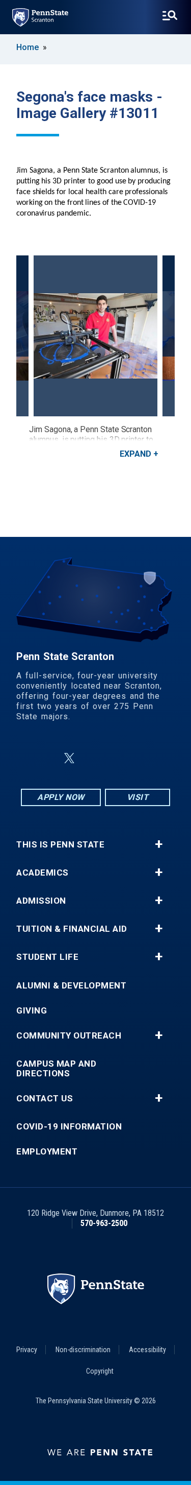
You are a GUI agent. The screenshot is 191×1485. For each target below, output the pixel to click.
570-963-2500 (103, 1223)
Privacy (26, 1350)
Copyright (100, 1371)
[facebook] (45, 758)
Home (27, 47)
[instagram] (147, 758)
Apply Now (61, 797)
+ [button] (158, 844)
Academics (42, 873)
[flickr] (94, 758)
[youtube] (120, 758)
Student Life (47, 957)
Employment (46, 1152)
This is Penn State (60, 845)
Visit (138, 797)
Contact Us (44, 1098)
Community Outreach (68, 1036)
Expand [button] (135, 454)
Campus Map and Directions (56, 1068)
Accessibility (147, 1350)
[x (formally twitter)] (69, 758)
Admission (41, 901)
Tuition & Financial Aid (71, 929)
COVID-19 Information (69, 1127)
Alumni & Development (71, 986)
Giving (31, 1011)
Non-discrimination (83, 1350)
